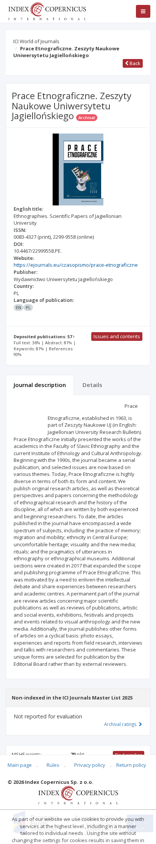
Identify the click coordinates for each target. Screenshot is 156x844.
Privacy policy (89, 765)
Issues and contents (117, 336)
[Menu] (143, 11)
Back (134, 63)
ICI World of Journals (36, 41)
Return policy (131, 765)
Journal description (40, 385)
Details (92, 385)
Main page (20, 765)
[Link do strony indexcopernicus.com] (78, 794)
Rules (53, 765)
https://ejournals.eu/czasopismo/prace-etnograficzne (76, 264)
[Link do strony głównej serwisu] (47, 10)
